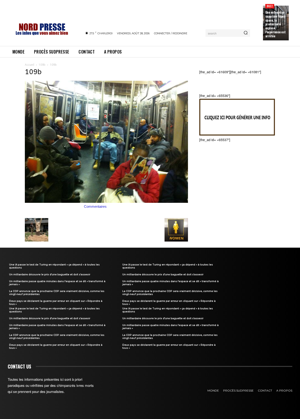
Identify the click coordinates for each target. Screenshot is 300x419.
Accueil (29, 65)
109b (42, 65)
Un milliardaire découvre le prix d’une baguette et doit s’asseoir (49, 274)
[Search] (245, 33)
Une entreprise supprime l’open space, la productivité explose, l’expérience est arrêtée (275, 24)
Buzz (270, 6)
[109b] (106, 201)
